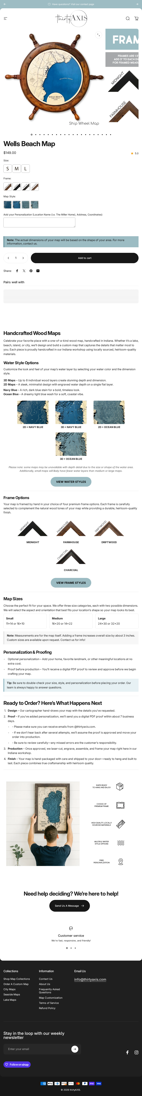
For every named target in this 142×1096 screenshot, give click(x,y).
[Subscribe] (74, 1049)
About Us (44, 984)
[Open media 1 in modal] (98, 34)
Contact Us (45, 978)
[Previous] (5, 4)
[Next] (137, 4)
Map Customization (51, 997)
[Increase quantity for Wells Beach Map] (24, 258)
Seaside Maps (11, 994)
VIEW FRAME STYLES (71, 582)
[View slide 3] (75, 948)
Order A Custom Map (16, 984)
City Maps (9, 989)
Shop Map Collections (16, 978)
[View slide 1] (67, 948)
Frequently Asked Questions (49, 991)
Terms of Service (49, 1003)
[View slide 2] (71, 948)
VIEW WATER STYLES (71, 481)
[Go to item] (31, 135)
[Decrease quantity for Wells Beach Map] (8, 258)
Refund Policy (47, 1008)
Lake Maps (9, 999)
